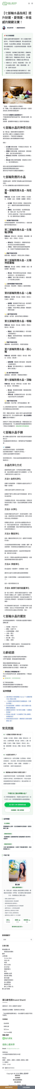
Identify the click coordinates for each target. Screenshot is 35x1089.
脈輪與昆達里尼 (21, 28)
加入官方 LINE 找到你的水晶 (17, 804)
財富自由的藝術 (8, 951)
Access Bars (8, 958)
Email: (4, 1048)
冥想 (5, 962)
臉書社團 (6, 1026)
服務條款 (17, 1075)
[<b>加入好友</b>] (3, 1038)
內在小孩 (6, 960)
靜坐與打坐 (7, 984)
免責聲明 (17, 1077)
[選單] (32, 3)
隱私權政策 (17, 1082)
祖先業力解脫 (8, 975)
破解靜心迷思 (8, 973)
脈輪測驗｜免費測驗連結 (12, 678)
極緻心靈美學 (8, 1044)
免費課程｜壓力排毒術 (17, 810)
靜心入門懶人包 (8, 986)
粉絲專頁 (6, 1023)
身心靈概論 (7, 982)
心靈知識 (4, 956)
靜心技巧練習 (6, 989)
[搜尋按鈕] (31, 939)
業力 (5, 971)
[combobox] (16, 939)
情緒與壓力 (7, 969)
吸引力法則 (7, 965)
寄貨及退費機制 (17, 1080)
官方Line (6, 1029)
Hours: (4, 1058)
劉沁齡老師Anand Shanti (14, 1000)
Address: (5, 1052)
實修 (3, 954)
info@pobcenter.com (12, 1048)
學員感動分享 (6, 949)
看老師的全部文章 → (17, 926)
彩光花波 (6, 967)
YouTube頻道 (8, 1032)
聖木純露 (6, 978)
